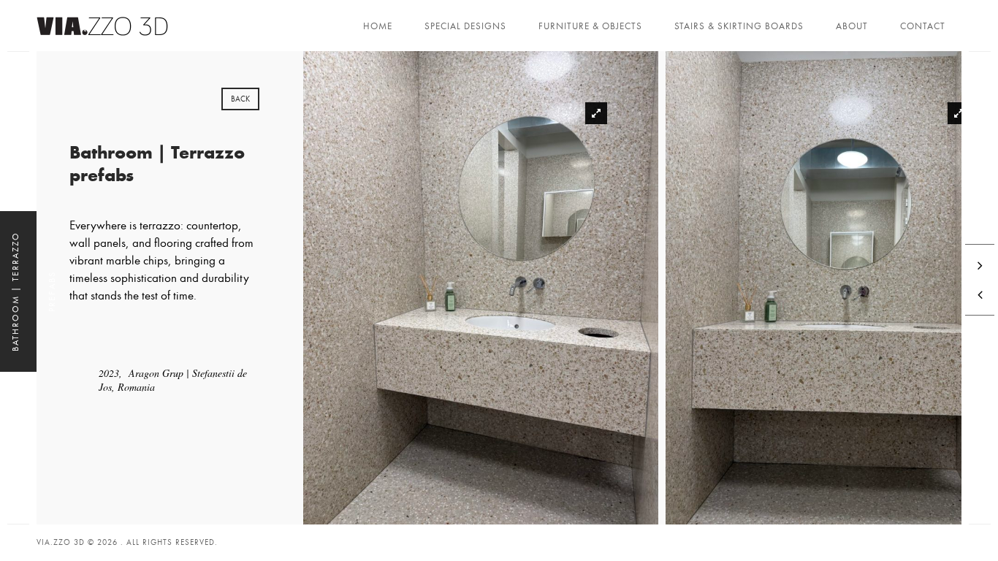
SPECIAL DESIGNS (465, 26)
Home (377, 26)
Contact (922, 26)
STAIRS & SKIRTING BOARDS (739, 26)
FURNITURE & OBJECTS (590, 26)
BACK (240, 99)
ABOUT (852, 26)
